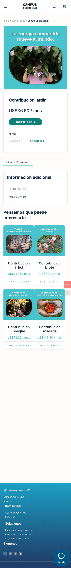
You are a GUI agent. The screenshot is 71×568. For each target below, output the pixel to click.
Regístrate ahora (25, 121)
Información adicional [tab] (18, 162)
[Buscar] (55, 6)
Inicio (6, 20)
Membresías (18, 20)
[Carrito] (64, 6)
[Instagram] (15, 553)
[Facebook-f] (5, 553)
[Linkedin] (20, 553)
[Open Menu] (5, 6)
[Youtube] (10, 553)
